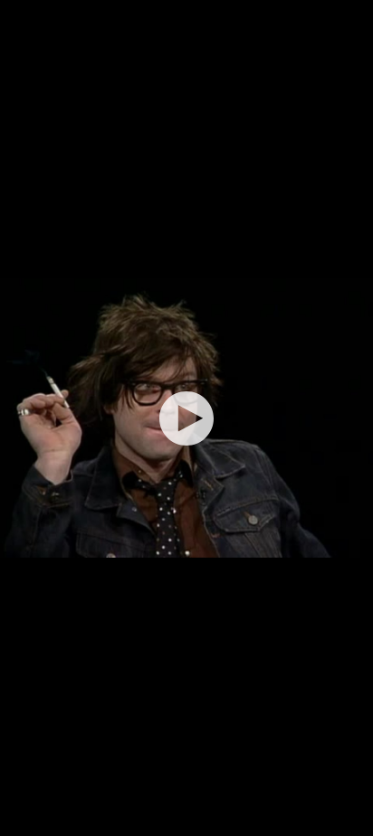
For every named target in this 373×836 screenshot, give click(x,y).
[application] (186, 418)
